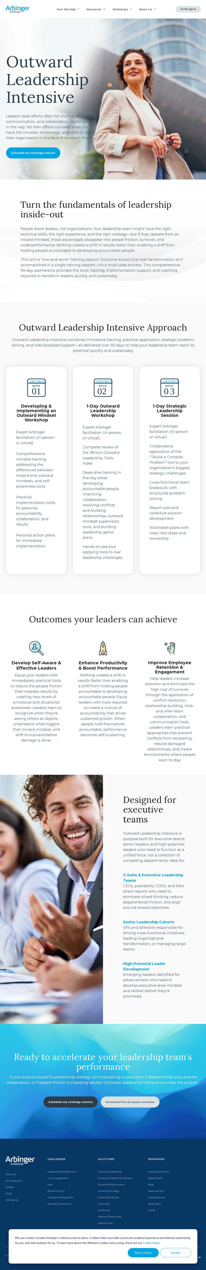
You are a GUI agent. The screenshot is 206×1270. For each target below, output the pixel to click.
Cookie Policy (151, 1242)
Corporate (104, 1203)
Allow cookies (143, 1252)
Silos (50, 1184)
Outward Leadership (110, 1171)
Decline (175, 1252)
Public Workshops (108, 1197)
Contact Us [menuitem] (11, 1199)
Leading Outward (158, 1171)
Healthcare (104, 1210)
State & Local (105, 1223)
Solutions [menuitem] (106, 1159)
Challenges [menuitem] (56, 1159)
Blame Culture (56, 1190)
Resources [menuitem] (156, 1159)
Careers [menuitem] (9, 1187)
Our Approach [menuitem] (14, 1180)
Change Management (60, 1197)
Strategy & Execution (59, 1203)
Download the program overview (130, 1102)
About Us (146, 9)
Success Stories (156, 1197)
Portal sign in (188, 9)
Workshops (120, 9)
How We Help (66, 9)
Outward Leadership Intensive (115, 1178)
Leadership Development (61, 1171)
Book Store (154, 1203)
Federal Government (110, 1216)
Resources (94, 9)
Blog (150, 1184)
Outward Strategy (108, 1190)
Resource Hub (156, 1190)
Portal (151, 1210)
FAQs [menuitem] (8, 1193)
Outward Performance (111, 1184)
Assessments (155, 1178)
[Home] (17, 9)
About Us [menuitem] (10, 1174)
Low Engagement (58, 1178)
